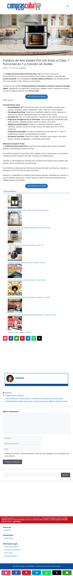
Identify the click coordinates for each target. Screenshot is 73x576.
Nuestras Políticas (11, 556)
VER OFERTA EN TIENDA (36, 97)
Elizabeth (19, 378)
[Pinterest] (22, 338)
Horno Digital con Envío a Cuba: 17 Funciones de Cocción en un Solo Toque (34, 398)
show (10, 100)
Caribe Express (11, 395)
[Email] (16, 338)
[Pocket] (5, 338)
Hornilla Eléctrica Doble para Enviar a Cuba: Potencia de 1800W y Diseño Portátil (36, 401)
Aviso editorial (17, 521)
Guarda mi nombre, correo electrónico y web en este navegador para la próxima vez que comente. (37, 455)
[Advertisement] (36, 356)
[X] (39, 338)
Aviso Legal (8, 552)
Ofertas (21, 395)
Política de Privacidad (12, 549)
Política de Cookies (11, 546)
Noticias (8, 393)
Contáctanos (8, 538)
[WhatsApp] (33, 338)
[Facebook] (11, 338)
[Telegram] (28, 338)
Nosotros (7, 530)
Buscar (65, 475)
